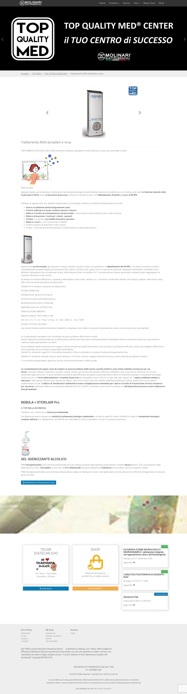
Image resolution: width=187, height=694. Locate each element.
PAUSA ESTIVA (131, 597)
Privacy (23, 636)
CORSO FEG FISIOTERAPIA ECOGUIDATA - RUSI (144, 575)
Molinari (49, 639)
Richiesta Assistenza (53, 636)
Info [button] (136, 3)
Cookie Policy (25, 633)
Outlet (73, 633)
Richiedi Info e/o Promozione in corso (39, 483)
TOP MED (36, 73)
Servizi (126, 3)
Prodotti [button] (113, 3)
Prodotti (25, 73)
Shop (161, 3)
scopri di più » (46, 589)
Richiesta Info (50, 633)
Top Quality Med (51, 641)
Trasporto (24, 641)
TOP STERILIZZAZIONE (55, 73)
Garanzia (24, 639)
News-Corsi (149, 3)
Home (102, 3)
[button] (2, 38)
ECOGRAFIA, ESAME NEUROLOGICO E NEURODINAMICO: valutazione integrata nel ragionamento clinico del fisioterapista (145, 552)
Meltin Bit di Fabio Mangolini (100, 689)
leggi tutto (128, 562)
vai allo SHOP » (96, 589)
